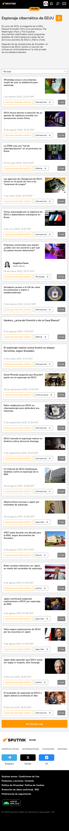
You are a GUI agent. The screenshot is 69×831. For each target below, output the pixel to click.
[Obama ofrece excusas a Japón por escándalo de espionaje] (55, 507)
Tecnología (39, 276)
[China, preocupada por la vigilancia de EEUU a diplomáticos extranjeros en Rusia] (55, 218)
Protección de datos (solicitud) (17, 789)
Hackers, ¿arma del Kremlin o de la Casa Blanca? (32, 320)
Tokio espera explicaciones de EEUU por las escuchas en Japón (22, 630)
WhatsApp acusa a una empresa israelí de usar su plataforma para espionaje (21, 82)
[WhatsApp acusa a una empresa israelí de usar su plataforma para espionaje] (55, 86)
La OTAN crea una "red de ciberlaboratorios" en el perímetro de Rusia (23, 148)
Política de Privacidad (12, 785)
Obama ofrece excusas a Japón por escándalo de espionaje (21, 503)
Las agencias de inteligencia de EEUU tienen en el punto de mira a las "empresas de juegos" (23, 182)
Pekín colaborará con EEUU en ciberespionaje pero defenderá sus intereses (21, 408)
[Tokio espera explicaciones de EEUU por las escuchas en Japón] (55, 634)
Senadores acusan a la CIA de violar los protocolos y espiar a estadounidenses (22, 290)
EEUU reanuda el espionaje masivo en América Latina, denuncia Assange (23, 440)
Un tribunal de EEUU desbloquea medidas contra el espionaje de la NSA (21, 472)
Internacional (41, 102)
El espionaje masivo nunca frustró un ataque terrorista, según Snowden (29, 349)
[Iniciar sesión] (51, 3)
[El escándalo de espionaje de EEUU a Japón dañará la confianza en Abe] (55, 698)
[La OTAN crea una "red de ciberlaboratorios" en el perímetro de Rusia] (55, 152)
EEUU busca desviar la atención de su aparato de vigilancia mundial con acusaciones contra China (23, 115)
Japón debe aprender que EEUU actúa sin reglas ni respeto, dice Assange (23, 661)
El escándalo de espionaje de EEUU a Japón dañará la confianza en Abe (23, 694)
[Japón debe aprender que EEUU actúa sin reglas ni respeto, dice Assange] (55, 666)
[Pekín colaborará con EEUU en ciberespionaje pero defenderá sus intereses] (55, 411)
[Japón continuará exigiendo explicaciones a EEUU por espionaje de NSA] (55, 603)
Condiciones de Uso (29, 776)
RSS (37, 789)
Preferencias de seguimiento (16, 793)
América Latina (41, 395)
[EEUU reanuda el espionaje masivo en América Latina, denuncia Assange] (55, 443)
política (38, 588)
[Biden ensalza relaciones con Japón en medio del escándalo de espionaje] (55, 572)
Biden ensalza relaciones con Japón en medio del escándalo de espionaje (23, 567)
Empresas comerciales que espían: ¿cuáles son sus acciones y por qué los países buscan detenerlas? (22, 248)
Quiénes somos (9, 776)
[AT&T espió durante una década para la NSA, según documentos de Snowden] (55, 539)
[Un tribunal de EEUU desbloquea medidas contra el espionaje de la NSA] (55, 475)
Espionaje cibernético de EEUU (28, 17)
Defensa (38, 168)
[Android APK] (11, 803)
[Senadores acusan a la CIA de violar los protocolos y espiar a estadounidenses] (55, 293)
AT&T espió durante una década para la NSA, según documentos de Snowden (22, 535)
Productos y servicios (12, 780)
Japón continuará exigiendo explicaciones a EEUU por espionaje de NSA (22, 601)
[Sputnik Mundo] (10, 4)
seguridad (39, 522)
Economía (48, 748)
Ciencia (38, 555)
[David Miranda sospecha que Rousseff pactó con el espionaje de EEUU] (55, 379)
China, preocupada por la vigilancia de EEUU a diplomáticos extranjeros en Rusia (23, 214)
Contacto (29, 780)
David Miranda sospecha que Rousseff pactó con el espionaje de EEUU (23, 376)
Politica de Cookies (34, 785)
